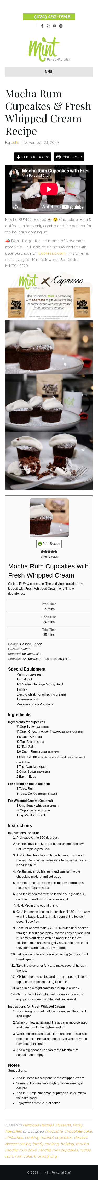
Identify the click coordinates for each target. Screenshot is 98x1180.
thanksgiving (45, 1156)
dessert (80, 1137)
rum (9, 1156)
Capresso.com (51, 253)
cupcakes (63, 1137)
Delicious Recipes (38, 1125)
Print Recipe (71, 156)
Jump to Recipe (35, 156)
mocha (82, 1143)
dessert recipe (17, 1143)
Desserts (63, 1125)
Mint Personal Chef (57, 1172)
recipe (85, 1150)
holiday (67, 1143)
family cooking (45, 1143)
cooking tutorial (39, 1137)
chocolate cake (78, 1131)
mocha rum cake (20, 1150)
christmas (14, 1137)
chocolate (53, 1131)
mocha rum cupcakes (58, 1150)
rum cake (23, 1156)
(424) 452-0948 (52, 17)
